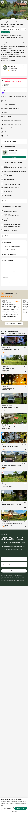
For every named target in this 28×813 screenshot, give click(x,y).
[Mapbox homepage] (6, 277)
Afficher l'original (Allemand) (8, 60)
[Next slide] (25, 340)
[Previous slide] (3, 340)
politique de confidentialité (17, 580)
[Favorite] (25, 2)
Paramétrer (14, 811)
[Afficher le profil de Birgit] (24, 66)
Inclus (14, 157)
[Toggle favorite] (3, 337)
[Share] (22, 2)
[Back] (2, 2)
